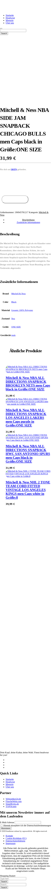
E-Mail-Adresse (7, 822)
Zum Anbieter (15, 199)
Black (13, 302)
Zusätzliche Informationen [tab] (28, 222)
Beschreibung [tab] (28, 220)
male (13, 335)
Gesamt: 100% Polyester (22, 310)
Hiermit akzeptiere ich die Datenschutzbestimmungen (27, 825)
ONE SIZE (16, 327)
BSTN (14, 169)
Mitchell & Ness (18, 293)
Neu (13, 318)
